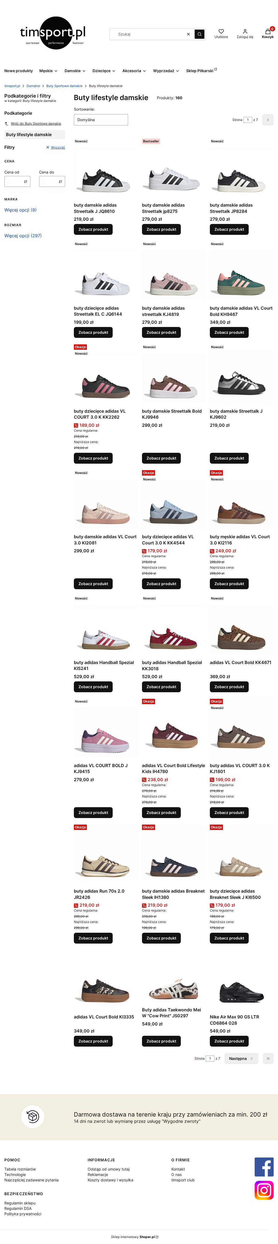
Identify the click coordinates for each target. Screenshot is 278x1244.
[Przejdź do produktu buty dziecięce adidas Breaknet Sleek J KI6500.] (242, 854)
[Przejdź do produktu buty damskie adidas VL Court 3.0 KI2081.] (106, 500)
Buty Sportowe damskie (64, 86)
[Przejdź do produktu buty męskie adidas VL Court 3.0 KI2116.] (242, 500)
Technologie (15, 1174)
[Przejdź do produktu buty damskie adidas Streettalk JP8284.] (242, 168)
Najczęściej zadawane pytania (31, 1180)
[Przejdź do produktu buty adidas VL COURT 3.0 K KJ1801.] (242, 728)
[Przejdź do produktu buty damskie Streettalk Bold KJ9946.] (174, 374)
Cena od (11, 172)
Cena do (46, 172)
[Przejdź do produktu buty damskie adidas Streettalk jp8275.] (174, 168)
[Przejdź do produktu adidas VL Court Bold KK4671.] (242, 625)
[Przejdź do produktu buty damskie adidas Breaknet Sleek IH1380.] (174, 854)
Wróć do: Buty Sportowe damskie (36, 123)
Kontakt (178, 1169)
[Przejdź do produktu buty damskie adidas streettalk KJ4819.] (174, 271)
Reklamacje (98, 1174)
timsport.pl (12, 86)
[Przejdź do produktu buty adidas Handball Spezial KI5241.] (106, 625)
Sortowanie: (84, 109)
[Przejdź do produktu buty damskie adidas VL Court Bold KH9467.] (242, 271)
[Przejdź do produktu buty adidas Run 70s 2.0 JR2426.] (106, 854)
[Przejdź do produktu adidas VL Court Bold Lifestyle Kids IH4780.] (174, 728)
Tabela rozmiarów (20, 1169)
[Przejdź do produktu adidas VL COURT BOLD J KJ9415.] (106, 728)
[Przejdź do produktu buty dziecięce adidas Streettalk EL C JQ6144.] (106, 271)
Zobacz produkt (93, 229)
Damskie (33, 86)
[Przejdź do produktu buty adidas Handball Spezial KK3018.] (174, 625)
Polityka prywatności (22, 1213)
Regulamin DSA (17, 1208)
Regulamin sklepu (20, 1203)
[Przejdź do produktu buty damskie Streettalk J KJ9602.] (242, 374)
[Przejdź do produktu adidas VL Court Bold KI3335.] (106, 980)
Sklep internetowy (133, 1237)
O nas (176, 1174)
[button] (199, 34)
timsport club (183, 1180)
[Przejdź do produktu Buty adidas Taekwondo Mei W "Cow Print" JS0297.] (174, 976)
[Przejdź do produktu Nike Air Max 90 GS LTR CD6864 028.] (242, 980)
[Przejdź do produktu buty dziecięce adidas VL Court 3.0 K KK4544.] (174, 500)
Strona (237, 120)
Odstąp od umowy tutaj (108, 1169)
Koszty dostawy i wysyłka (110, 1180)
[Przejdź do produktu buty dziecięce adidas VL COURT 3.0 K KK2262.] (106, 374)
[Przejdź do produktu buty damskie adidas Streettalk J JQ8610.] (106, 168)
